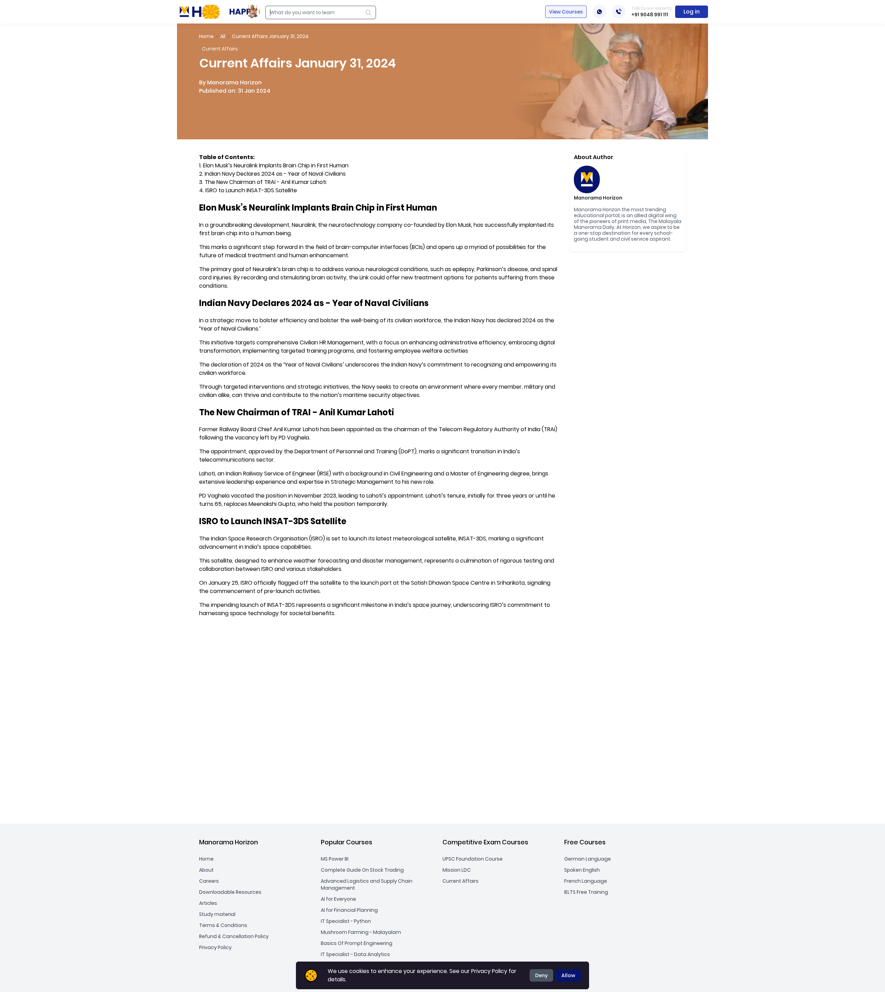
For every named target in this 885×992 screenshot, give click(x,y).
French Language (585, 881)
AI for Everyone (338, 899)
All (222, 36)
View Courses (566, 11)
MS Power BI (334, 858)
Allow (568, 975)
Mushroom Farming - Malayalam (361, 932)
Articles (208, 903)
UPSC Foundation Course (472, 858)
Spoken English (582, 869)
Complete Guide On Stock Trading (362, 869)
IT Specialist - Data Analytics (355, 954)
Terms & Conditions (223, 925)
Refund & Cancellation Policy (234, 936)
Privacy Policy (215, 947)
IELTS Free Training (586, 892)
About (206, 869)
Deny (541, 975)
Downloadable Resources (230, 892)
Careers (209, 881)
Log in (691, 12)
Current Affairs (460, 881)
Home (206, 36)
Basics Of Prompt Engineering (356, 943)
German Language (587, 858)
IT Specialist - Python (346, 921)
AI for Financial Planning (349, 910)
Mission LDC (456, 869)
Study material (217, 914)
